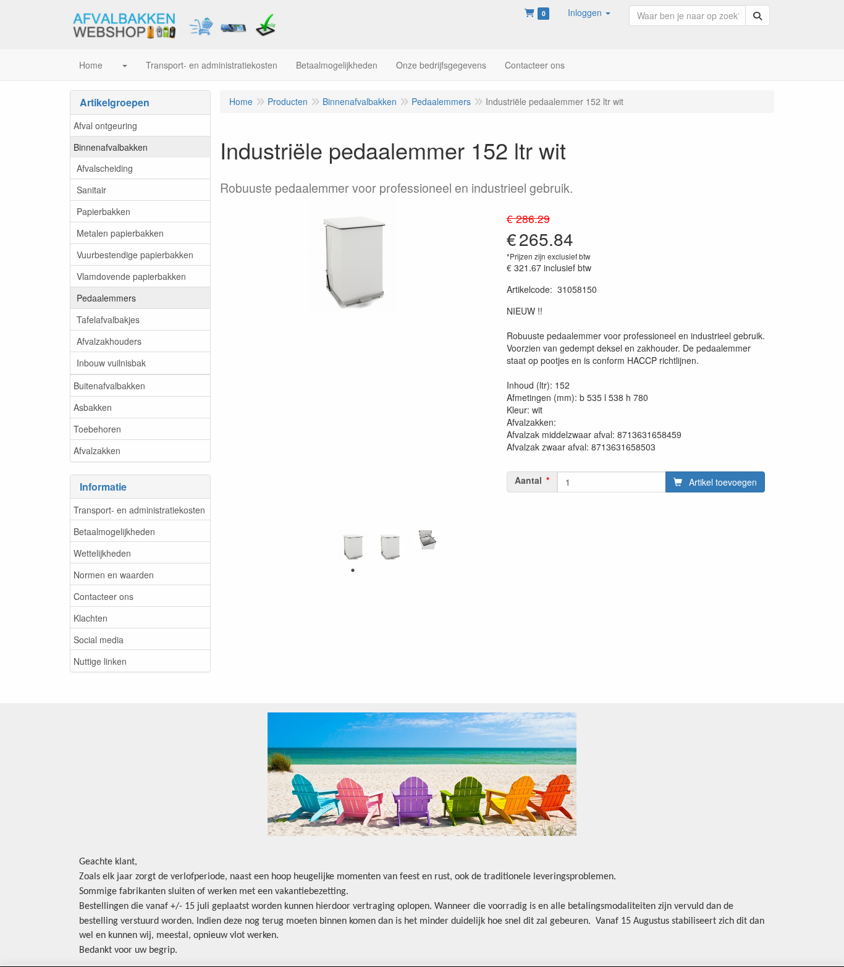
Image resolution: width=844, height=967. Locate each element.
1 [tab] (353, 570)
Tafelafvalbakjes (108, 319)
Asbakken (93, 407)
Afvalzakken (97, 450)
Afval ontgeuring (105, 125)
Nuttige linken (100, 661)
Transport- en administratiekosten (139, 510)
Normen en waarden (114, 574)
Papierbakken (103, 211)
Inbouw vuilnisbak (111, 363)
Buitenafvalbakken (109, 385)
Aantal (528, 480)
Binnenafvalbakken (111, 147)
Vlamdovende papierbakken (131, 276)
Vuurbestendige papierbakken (135, 254)
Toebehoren (97, 429)
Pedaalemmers (106, 298)
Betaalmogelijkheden (114, 531)
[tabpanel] (353, 545)
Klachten (91, 618)
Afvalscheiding (105, 168)
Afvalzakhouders (109, 341)
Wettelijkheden (102, 553)
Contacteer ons (103, 596)
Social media (99, 639)
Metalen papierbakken (120, 233)
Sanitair (91, 190)
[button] (589, 12)
